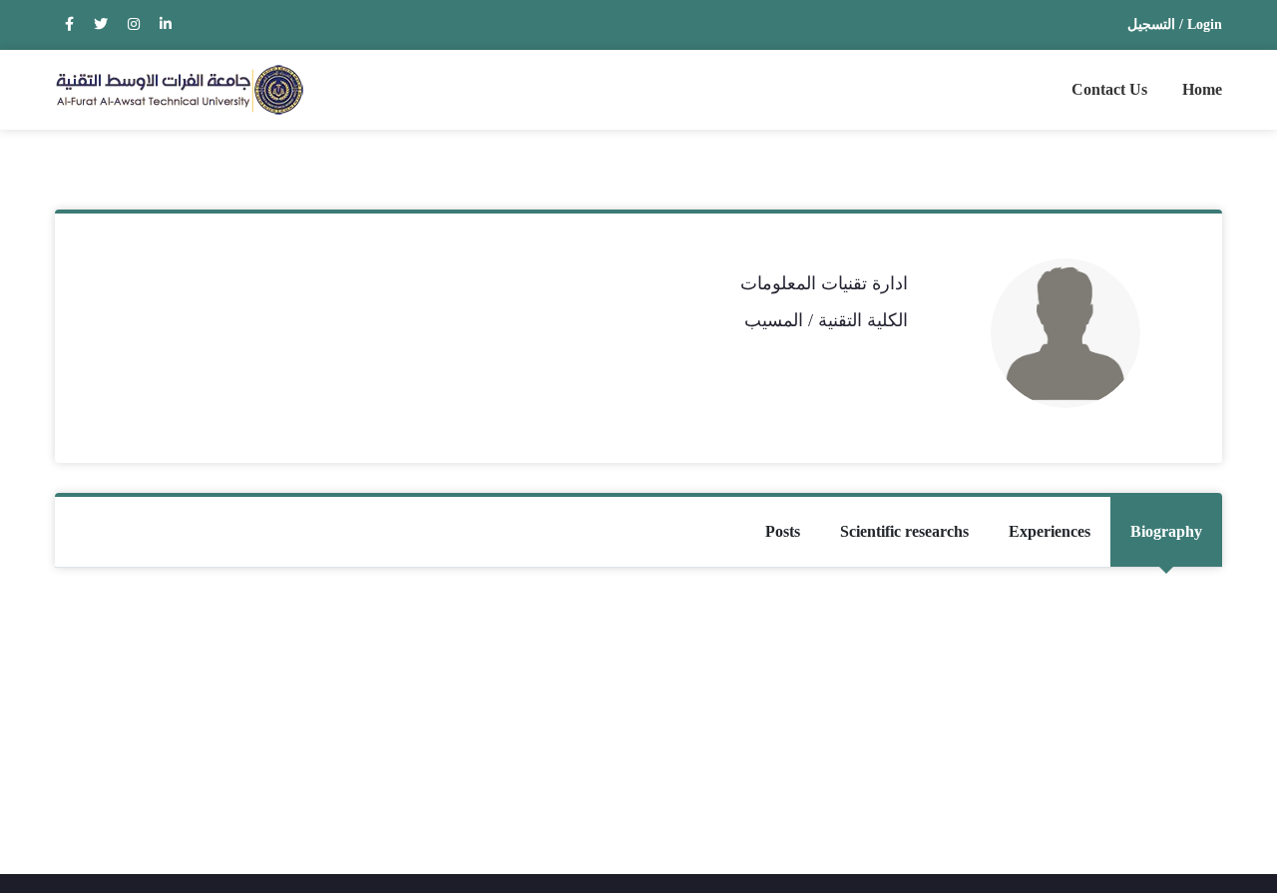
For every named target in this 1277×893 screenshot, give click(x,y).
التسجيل (1151, 24)
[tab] (1166, 532)
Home (1202, 89)
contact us (1109, 89)
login (1204, 24)
